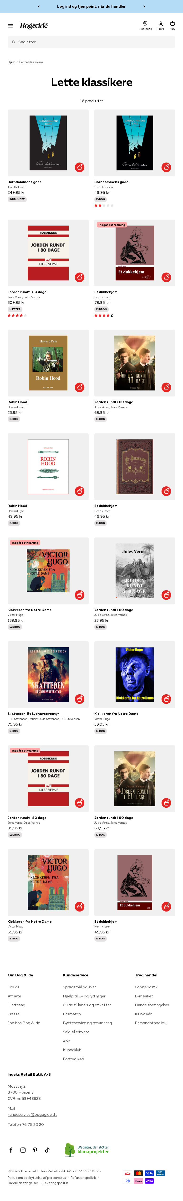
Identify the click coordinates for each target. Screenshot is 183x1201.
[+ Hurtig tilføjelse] (79, 167)
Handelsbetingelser (152, 1004)
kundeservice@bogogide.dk (32, 1114)
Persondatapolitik (151, 1022)
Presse (14, 1013)
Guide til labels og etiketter (87, 1004)
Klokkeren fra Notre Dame (30, 610)
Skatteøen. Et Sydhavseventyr (33, 713)
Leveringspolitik (55, 1183)
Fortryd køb (73, 1058)
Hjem (11, 62)
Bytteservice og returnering (87, 1022)
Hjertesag (16, 1004)
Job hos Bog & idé (24, 1022)
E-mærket (144, 996)
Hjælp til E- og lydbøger (84, 996)
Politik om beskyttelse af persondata (37, 1177)
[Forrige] (39, 6)
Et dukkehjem (105, 292)
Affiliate (14, 996)
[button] (104, 205)
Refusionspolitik (83, 1177)
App (66, 1040)
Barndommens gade (25, 182)
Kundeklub (72, 1049)
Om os (13, 987)
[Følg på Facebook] (11, 1150)
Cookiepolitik (146, 987)
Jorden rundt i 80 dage (27, 292)
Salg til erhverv (76, 1031)
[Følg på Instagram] (23, 1150)
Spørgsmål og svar (79, 987)
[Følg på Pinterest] (35, 1150)
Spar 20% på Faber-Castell (91, 6)
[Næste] (144, 6)
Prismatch (72, 1013)
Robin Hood (17, 402)
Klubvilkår (143, 1013)
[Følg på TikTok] (47, 1150)
